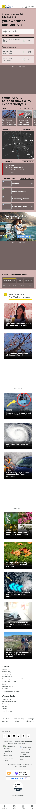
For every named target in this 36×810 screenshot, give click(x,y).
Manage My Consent (9, 681)
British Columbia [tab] (9, 281)
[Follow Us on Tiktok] (18, 736)
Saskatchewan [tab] (30, 281)
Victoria (21, 285)
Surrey (14, 285)
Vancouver (7, 285)
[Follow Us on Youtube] (14, 736)
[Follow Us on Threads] (23, 736)
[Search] (22, 6)
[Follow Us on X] (28, 736)
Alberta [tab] (20, 281)
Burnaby (28, 285)
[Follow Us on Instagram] (9, 736)
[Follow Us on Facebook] (4, 736)
